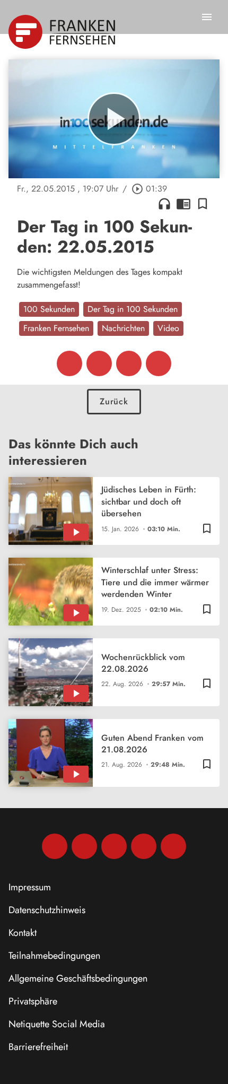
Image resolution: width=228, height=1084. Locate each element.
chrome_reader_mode (183, 203)
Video (168, 328)
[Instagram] (84, 846)
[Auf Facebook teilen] (69, 363)
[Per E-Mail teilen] (158, 363)
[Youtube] (114, 846)
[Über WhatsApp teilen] (129, 363)
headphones (164, 203)
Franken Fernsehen (56, 328)
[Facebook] (54, 846)
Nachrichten (123, 328)
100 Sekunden (49, 309)
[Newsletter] (173, 846)
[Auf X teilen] (99, 363)
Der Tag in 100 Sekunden (132, 309)
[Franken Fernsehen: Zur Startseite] (62, 32)
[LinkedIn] (143, 846)
